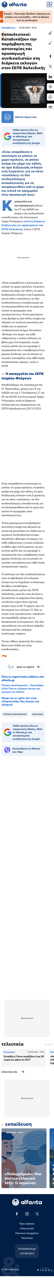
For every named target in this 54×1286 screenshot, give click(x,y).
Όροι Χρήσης (27, 1223)
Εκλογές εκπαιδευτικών (15, 714)
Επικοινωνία (27, 1228)
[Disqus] (27, 804)
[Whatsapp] (50, 97)
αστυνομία (37, 714)
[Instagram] (27, 1213)
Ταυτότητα (27, 1237)
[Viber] (50, 86)
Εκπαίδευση (8, 27)
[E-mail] (50, 107)
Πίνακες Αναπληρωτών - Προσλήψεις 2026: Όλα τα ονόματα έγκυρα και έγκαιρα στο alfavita (23, 688)
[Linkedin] (50, 76)
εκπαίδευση (18, 1124)
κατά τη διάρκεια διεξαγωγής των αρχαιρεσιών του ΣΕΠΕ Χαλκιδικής (23, 225)
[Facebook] (50, 56)
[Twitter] (50, 66)
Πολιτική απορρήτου (27, 1233)
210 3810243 (27, 1253)
